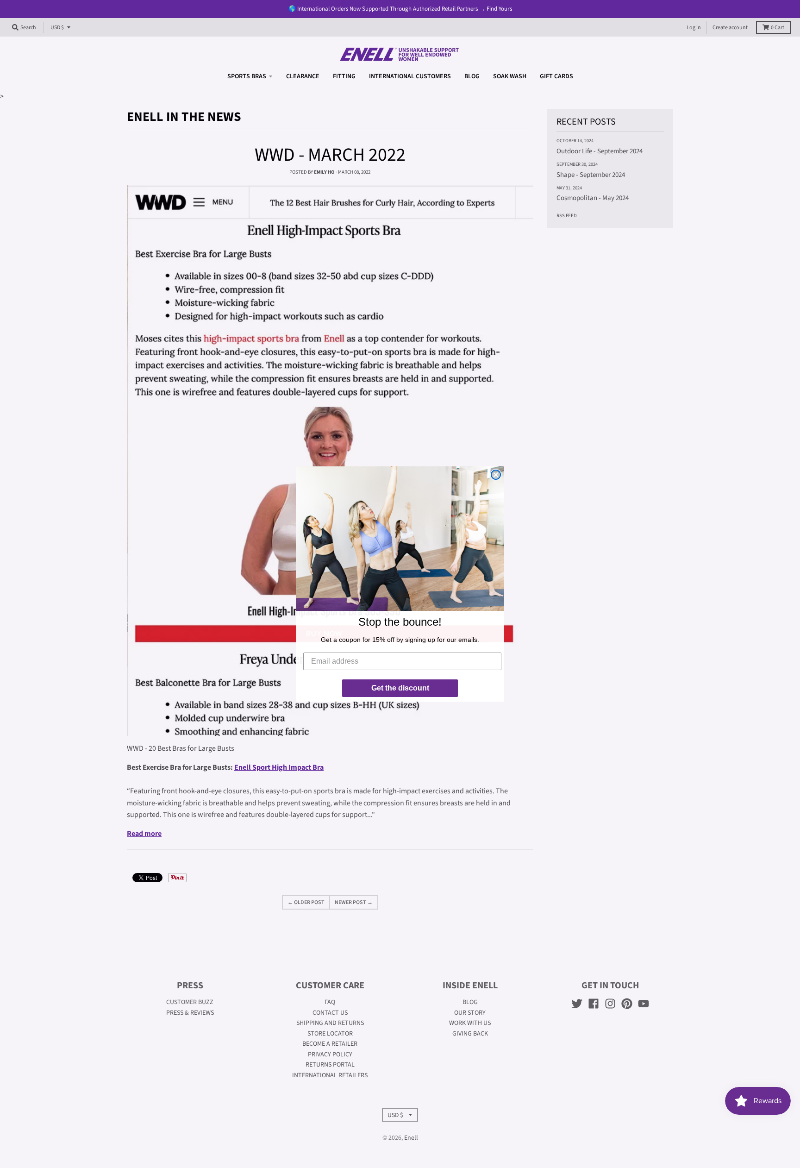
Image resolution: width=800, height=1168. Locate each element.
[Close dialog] (495, 474)
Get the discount (400, 688)
